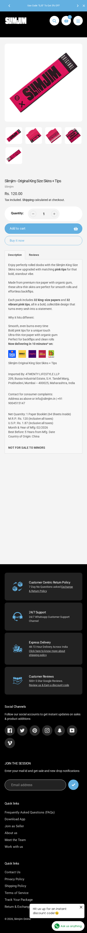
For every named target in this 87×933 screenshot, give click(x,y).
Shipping (28, 200)
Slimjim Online (22, 919)
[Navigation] (78, 20)
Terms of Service (17, 893)
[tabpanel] (43, 356)
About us (11, 833)
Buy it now (17, 240)
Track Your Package (19, 900)
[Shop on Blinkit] (22, 354)
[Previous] (9, 6)
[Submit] (73, 785)
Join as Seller (14, 826)
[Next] (77, 6)
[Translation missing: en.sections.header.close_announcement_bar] (84, 6)
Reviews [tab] (34, 254)
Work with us (14, 847)
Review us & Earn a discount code (49, 685)
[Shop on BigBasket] (51, 354)
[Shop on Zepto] (32, 354)
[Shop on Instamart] (12, 354)
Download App (15, 819)
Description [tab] (15, 254)
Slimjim (9, 186)
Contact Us (12, 872)
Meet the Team (15, 840)
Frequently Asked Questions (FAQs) (30, 812)
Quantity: (17, 213)
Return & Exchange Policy (22, 907)
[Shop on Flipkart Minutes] (42, 354)
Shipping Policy (15, 886)
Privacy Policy (14, 879)
